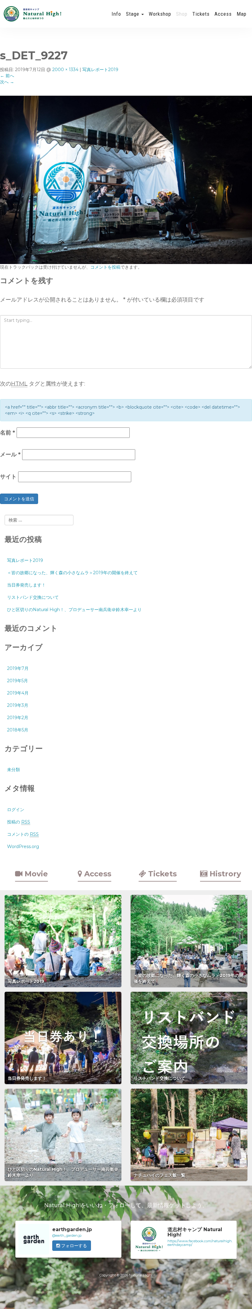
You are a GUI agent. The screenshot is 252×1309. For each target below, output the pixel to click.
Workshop (160, 14)
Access (223, 14)
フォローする (73, 1245)
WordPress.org (23, 846)
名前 (7, 432)
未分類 (13, 769)
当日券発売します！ (26, 585)
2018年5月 (17, 730)
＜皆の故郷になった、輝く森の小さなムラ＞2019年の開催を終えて (72, 572)
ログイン (15, 809)
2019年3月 (17, 705)
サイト (8, 476)
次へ (7, 82)
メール (10, 454)
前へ (7, 75)
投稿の (18, 822)
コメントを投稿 (105, 267)
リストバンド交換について (33, 597)
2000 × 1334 (65, 69)
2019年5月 (17, 680)
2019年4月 (18, 693)
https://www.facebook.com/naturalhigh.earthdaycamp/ (199, 1243)
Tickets (201, 14)
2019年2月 (17, 717)
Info (116, 14)
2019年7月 (18, 668)
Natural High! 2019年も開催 (32, 14)
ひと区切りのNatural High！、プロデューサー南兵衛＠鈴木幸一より (74, 609)
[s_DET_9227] (126, 179)
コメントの (23, 834)
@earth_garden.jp (66, 1235)
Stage (133, 14)
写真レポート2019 (100, 69)
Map (241, 14)
